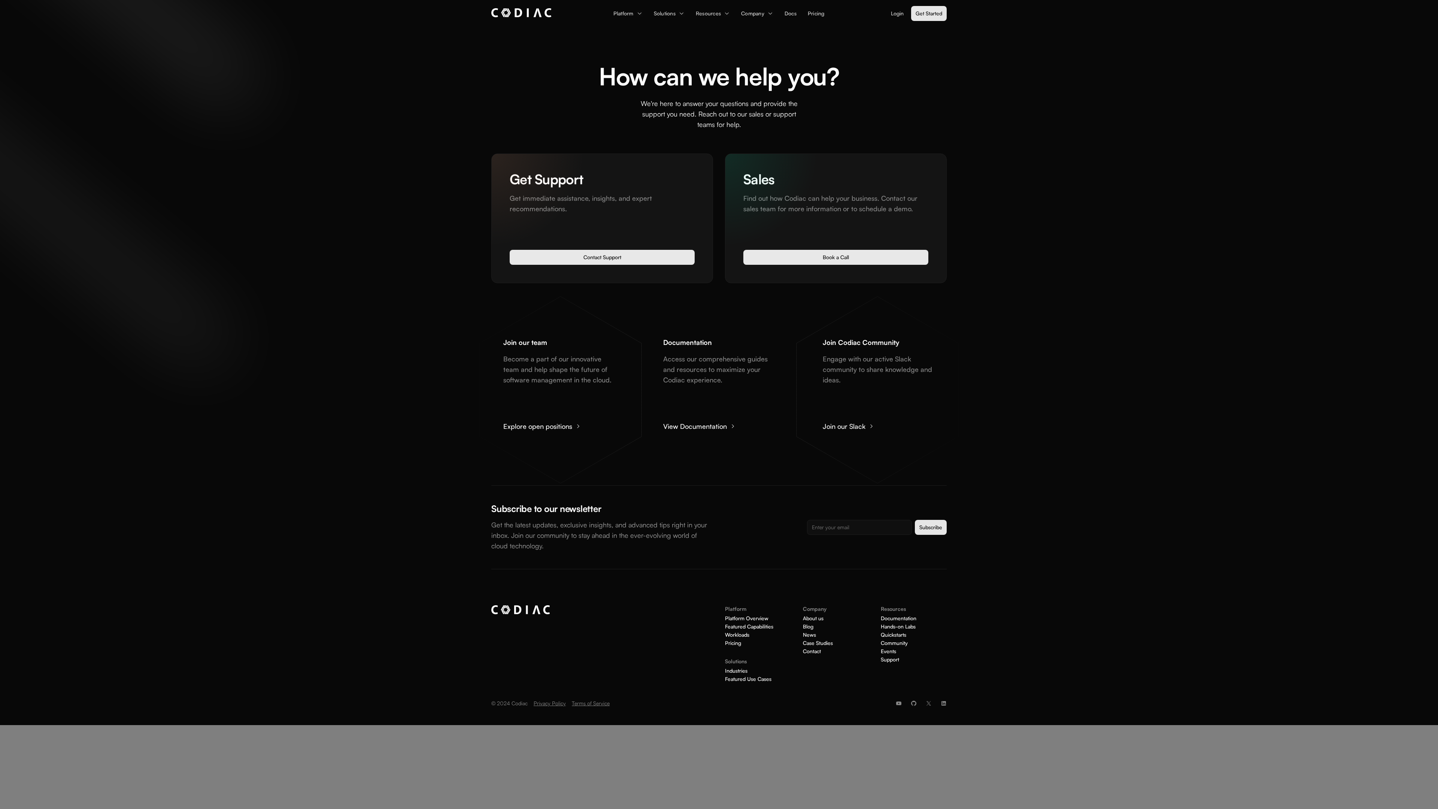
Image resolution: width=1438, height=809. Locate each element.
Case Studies (818, 643)
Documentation (898, 618)
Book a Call (836, 257)
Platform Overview (746, 618)
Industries (736, 670)
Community (894, 643)
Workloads (737, 634)
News (809, 634)
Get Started (929, 13)
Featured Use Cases (748, 679)
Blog (808, 626)
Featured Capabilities (749, 626)
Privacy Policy (550, 703)
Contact (812, 651)
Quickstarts (893, 634)
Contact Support (602, 257)
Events (888, 651)
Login (897, 13)
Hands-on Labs (898, 626)
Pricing (733, 643)
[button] (628, 13)
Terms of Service (591, 703)
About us (813, 618)
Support (890, 659)
